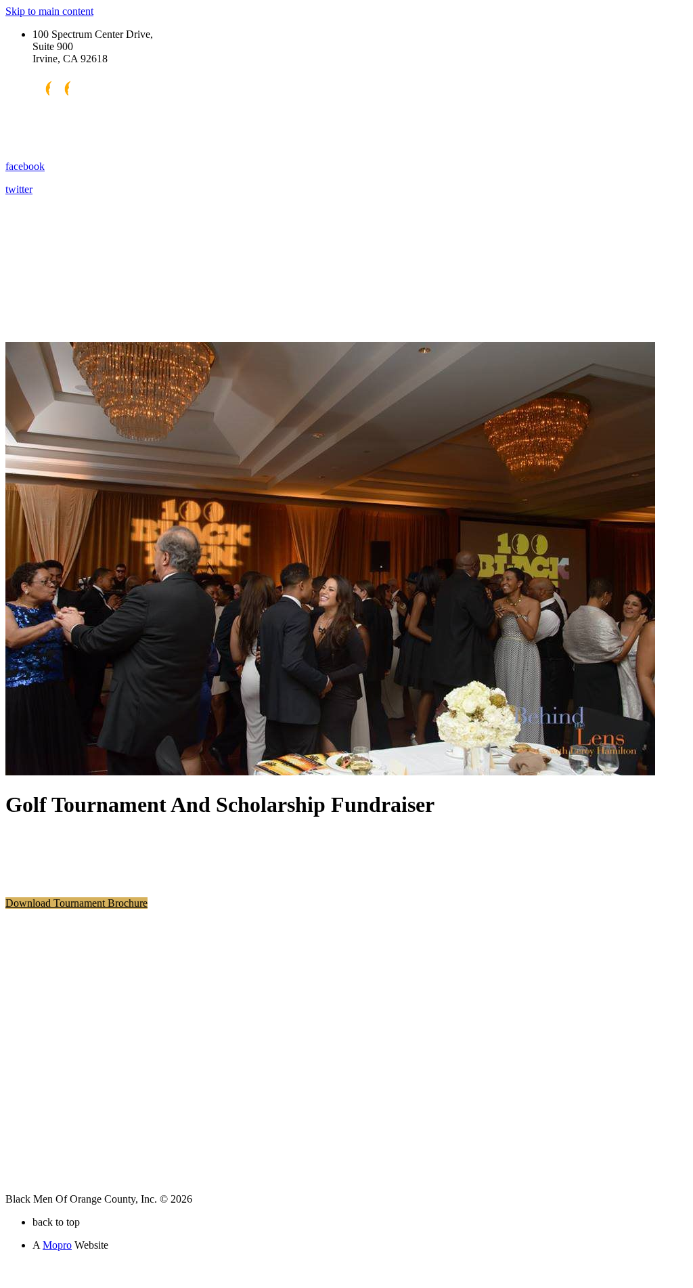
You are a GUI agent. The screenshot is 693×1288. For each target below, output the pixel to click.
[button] (76, 903)
